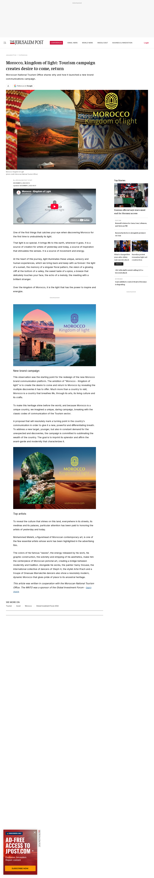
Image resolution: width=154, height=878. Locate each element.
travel (18, 606)
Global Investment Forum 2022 (47, 606)
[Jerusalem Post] (25, 42)
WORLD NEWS (87, 43)
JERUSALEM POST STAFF (23, 180)
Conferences (23, 55)
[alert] (20, 852)
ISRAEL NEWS (72, 43)
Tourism (9, 606)
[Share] (8, 86)
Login (146, 43)
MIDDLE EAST (102, 43)
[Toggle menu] (5, 42)
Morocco (28, 606)
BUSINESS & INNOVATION (122, 43)
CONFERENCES (56, 43)
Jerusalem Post (11, 55)
